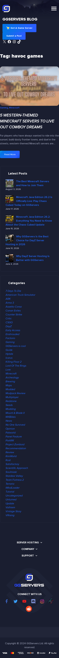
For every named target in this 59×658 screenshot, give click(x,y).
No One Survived (15, 424)
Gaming (4, 107)
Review (10, 452)
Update (10, 503)
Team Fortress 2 (15, 480)
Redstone (11, 401)
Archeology (12, 377)
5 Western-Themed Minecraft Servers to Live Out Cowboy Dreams (27, 121)
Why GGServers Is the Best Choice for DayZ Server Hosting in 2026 (27, 240)
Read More (11, 155)
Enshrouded (12, 334)
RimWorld (11, 456)
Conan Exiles (13, 310)
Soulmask (11, 472)
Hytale (9, 354)
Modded (10, 389)
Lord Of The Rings (16, 365)
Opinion (10, 428)
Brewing (10, 381)
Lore (8, 369)
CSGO (9, 322)
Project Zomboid (15, 444)
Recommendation (16, 448)
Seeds (9, 405)
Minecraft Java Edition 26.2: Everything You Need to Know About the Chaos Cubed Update (29, 220)
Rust (8, 460)
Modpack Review (15, 393)
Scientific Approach (17, 468)
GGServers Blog (19, 19)
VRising (10, 515)
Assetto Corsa (14, 306)
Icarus (9, 358)
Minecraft (14, 107)
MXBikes (11, 417)
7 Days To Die (13, 291)
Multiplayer (12, 397)
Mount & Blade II (15, 413)
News (9, 420)
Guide (9, 350)
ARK (8, 298)
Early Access (13, 330)
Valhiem (10, 507)
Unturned (11, 499)
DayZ (9, 326)
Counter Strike (14, 314)
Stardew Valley (14, 476)
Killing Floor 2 (13, 361)
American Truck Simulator (20, 295)
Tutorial (10, 491)
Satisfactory (12, 464)
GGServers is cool (16, 346)
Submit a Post (14, 35)
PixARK (10, 440)
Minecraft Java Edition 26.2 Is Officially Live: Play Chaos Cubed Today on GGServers (29, 201)
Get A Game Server (21, 28)
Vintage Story (13, 511)
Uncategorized (14, 495)
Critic (9, 318)
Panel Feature (14, 436)
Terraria (10, 483)
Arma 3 (10, 302)
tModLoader (13, 487)
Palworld (11, 432)
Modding (11, 409)
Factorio (10, 338)
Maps (9, 385)
